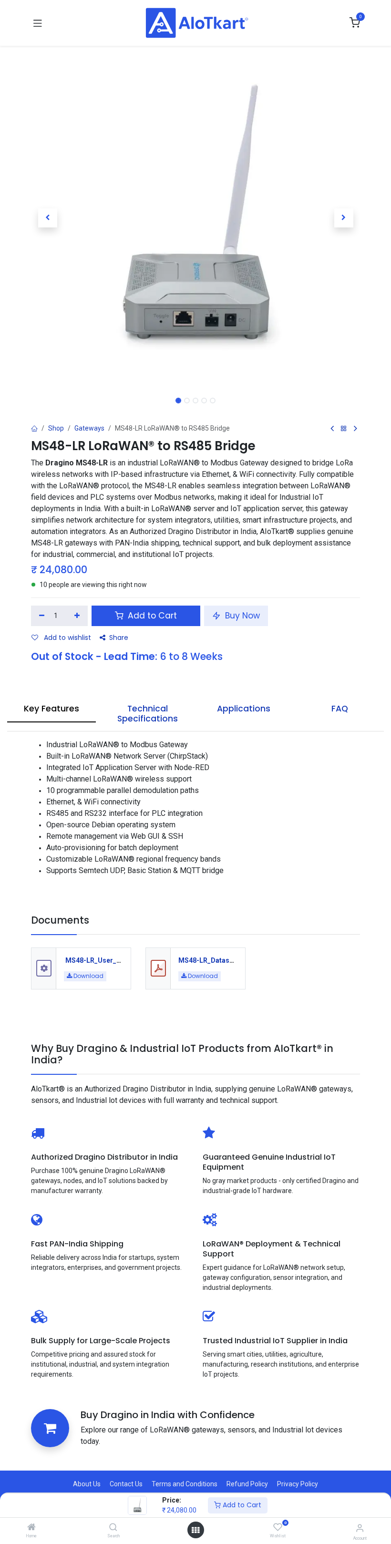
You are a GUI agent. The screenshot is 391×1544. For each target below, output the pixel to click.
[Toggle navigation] (37, 23)
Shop (56, 428)
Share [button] (118, 637)
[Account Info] (359, 1528)
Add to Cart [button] (151, 615)
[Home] (31, 1528)
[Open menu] (195, 1530)
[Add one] (77, 616)
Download (87, 976)
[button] (47, 217)
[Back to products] (344, 429)
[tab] (51, 711)
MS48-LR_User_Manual (102, 960)
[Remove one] (42, 616)
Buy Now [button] (241, 615)
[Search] (113, 1528)
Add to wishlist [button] (66, 637)
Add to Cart (241, 1505)
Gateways (89, 428)
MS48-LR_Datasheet (210, 960)
